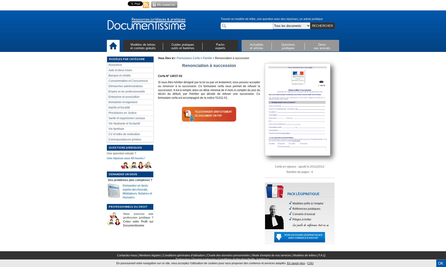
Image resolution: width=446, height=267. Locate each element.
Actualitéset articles (256, 46)
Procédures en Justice (122, 112)
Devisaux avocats (322, 46)
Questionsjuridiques (288, 46)
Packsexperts (220, 46)
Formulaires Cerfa (188, 58)
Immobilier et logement (122, 102)
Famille (207, 58)
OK (440, 263)
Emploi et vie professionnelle (126, 91)
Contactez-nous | (128, 255)
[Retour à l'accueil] (146, 24)
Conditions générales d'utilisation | (185, 255)
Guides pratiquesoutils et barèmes (182, 46)
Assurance (115, 65)
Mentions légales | (151, 255)
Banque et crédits (119, 75)
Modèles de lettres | (305, 255)
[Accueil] (113, 46)
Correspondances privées (124, 139)
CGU (310, 263)
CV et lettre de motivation (124, 134)
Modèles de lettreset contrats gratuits (143, 46)
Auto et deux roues (120, 70)
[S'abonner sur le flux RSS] (146, 8)
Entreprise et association (124, 97)
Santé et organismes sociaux (126, 118)
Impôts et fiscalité (119, 107)
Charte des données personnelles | (229, 255)
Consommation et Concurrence (128, 81)
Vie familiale (116, 128)
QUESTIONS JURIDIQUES (125, 147)
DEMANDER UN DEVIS (123, 174)
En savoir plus (296, 263)
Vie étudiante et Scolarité (124, 123)
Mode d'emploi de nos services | (272, 255)
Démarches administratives (125, 86)
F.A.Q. (322, 255)
